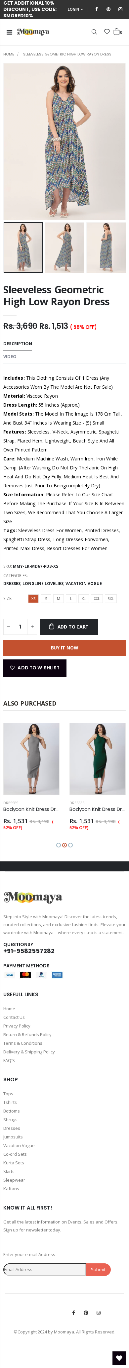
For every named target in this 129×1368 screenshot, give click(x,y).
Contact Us (14, 1017)
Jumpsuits (13, 1137)
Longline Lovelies (43, 583)
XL (84, 598)
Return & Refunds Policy (27, 1034)
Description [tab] (17, 343)
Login (73, 9)
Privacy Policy (16, 1026)
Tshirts (10, 1102)
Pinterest (86, 1313)
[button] (59, 845)
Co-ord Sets (15, 1154)
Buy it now (64, 647)
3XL (111, 598)
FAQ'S (9, 1060)
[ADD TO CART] (48, 734)
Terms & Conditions (22, 1043)
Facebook (73, 1313)
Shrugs (10, 1120)
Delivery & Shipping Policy (29, 1052)
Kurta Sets (13, 1163)
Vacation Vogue (83, 583)
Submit (98, 1269)
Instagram (99, 1313)
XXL (97, 598)
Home (8, 54)
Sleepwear (14, 1180)
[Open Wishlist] (119, 1358)
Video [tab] (10, 356)
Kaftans (11, 1189)
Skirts (9, 1171)
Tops (8, 1094)
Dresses (12, 583)
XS (33, 598)
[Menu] (9, 32)
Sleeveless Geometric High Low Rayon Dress (56, 295)
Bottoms (11, 1111)
